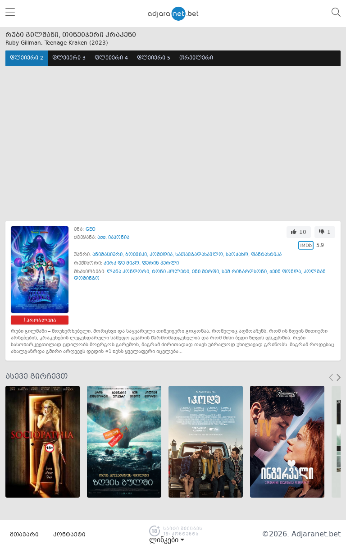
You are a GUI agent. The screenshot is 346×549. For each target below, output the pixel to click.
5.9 (320, 245)
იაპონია (118, 237)
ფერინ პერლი (160, 263)
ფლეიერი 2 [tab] (26, 58)
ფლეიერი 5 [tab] (153, 58)
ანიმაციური (107, 255)
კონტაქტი (69, 535)
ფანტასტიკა (266, 255)
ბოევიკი (136, 255)
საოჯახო (237, 255)
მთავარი (24, 535)
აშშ (101, 237)
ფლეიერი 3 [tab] (69, 58)
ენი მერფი (205, 272)
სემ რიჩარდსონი (244, 272)
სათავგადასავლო (199, 255)
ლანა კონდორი (128, 272)
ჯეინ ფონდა (285, 272)
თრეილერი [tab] (196, 58)
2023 (98, 43)
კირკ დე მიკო (121, 263)
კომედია (161, 255)
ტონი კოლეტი (170, 272)
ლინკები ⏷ (166, 540)
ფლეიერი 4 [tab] (111, 58)
